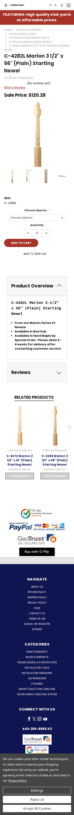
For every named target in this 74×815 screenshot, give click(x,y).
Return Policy (37, 592)
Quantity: (37, 225)
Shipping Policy (37, 597)
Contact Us (37, 613)
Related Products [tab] (34, 397)
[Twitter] (28, 265)
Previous (4, 427)
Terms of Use (37, 618)
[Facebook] (7, 265)
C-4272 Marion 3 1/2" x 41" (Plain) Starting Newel (19, 460)
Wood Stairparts (37, 657)
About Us (37, 586)
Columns (37, 683)
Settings (37, 790)
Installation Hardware (37, 673)
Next (69, 427)
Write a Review (14, 87)
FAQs (37, 608)
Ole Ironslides (37, 678)
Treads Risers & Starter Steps (37, 662)
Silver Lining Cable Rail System (37, 694)
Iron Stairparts (37, 651)
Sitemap (37, 629)
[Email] (14, 265)
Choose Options (19, 476)
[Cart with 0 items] (62, 5)
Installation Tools (37, 667)
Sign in (29, 624)
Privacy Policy (37, 602)
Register (44, 624)
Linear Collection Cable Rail (37, 689)
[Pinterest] (35, 265)
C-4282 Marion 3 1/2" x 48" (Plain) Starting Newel (55, 460)
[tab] (37, 286)
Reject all (37, 799)
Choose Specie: (37, 210)
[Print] (21, 265)
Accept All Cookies (37, 808)
